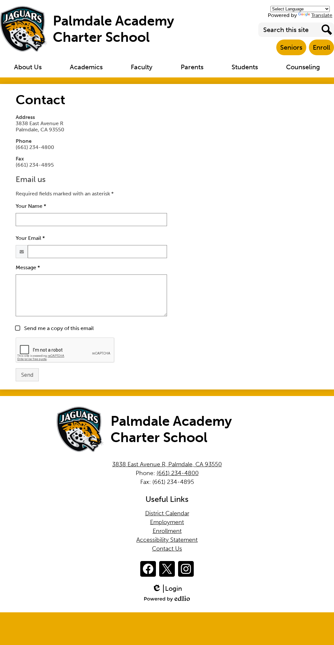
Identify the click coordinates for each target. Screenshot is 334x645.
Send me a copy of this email (58, 328)
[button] (28, 67)
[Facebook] (148, 569)
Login (169, 589)
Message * (28, 267)
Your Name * (31, 206)
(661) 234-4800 (178, 473)
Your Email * (30, 238)
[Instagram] (186, 569)
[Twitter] (167, 569)
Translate (321, 15)
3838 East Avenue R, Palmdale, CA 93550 (167, 464)
